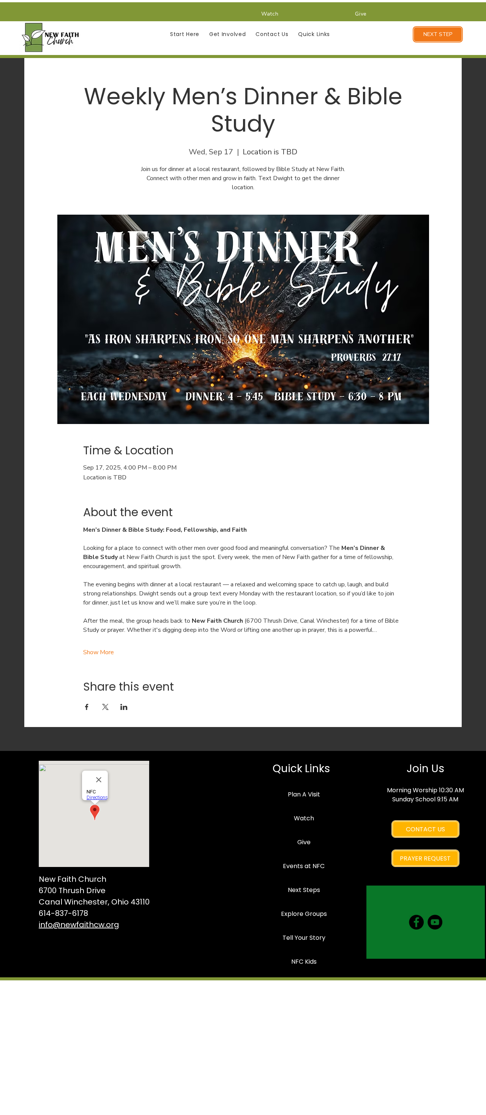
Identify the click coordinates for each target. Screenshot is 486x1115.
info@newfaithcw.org (79, 924)
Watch (304, 818)
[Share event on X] (105, 707)
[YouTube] (435, 922)
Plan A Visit (304, 794)
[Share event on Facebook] (86, 707)
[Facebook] (416, 922)
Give (304, 842)
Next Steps (304, 890)
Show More (98, 652)
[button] (185, 34)
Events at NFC (304, 866)
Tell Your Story (303, 937)
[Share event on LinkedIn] (124, 707)
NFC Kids (304, 961)
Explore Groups (304, 913)
